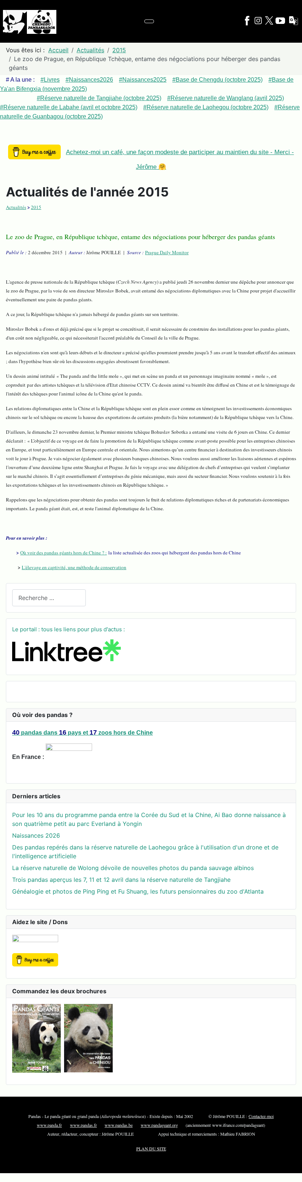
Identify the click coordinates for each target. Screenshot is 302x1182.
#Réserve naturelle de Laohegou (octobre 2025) (205, 107)
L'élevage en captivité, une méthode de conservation (74, 567)
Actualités (16, 207)
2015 (36, 207)
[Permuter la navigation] (149, 21)
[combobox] (49, 597)
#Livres (50, 80)
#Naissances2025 (142, 80)
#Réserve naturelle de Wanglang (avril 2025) (225, 98)
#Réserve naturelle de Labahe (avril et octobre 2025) (68, 107)
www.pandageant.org (159, 1125)
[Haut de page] (292, 1172)
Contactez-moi (261, 1116)
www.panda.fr (49, 1125)
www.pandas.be (119, 1125)
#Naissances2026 (89, 80)
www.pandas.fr (83, 1125)
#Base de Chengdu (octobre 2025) (217, 80)
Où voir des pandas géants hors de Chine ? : (63, 552)
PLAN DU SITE (151, 1148)
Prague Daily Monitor (167, 252)
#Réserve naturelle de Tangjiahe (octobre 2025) (99, 98)
